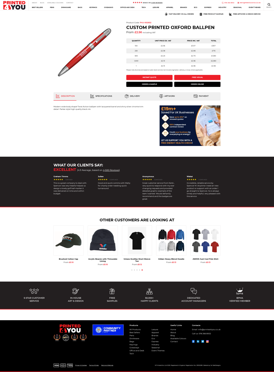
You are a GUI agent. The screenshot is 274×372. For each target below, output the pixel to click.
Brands (183, 7)
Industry (222, 7)
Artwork (169, 96)
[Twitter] (202, 341)
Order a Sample (149, 84)
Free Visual (197, 77)
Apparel (169, 7)
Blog (42, 3)
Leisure (156, 7)
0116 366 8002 (229, 3)
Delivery (134, 96)
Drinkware (66, 7)
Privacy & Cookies (81, 365)
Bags (80, 7)
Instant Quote (149, 77)
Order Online (197, 84)
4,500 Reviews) (111, 170)
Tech (144, 7)
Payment (203, 96)
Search (268, 7)
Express (207, 7)
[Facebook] (193, 341)
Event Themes (255, 7)
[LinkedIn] (198, 341)
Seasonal (237, 7)
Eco (195, 7)
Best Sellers (37, 7)
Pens (52, 7)
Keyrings (93, 7)
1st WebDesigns (215, 365)
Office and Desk (127, 7)
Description (67, 96)
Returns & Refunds (107, 365)
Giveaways (108, 7)
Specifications (103, 96)
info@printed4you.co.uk (250, 3)
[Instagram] (207, 341)
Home (173, 329)
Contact (69, 3)
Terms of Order (94, 365)
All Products (135, 329)
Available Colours (55, 3)
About (34, 3)
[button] (131, 270)
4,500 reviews (156, 3)
